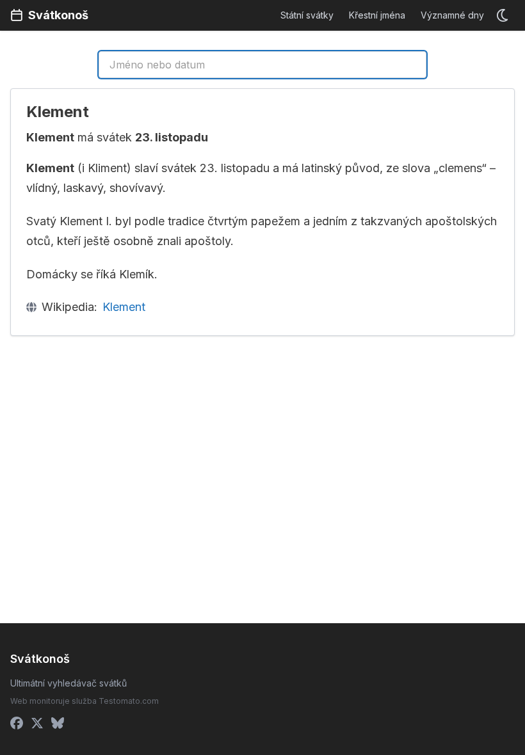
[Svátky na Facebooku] (16, 723)
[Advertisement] (133, 440)
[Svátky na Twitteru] (37, 723)
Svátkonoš (58, 15)
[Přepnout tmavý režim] (503, 15)
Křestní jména (377, 15)
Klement (123, 307)
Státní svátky (307, 15)
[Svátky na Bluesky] (57, 723)
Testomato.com (129, 701)
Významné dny (452, 15)
